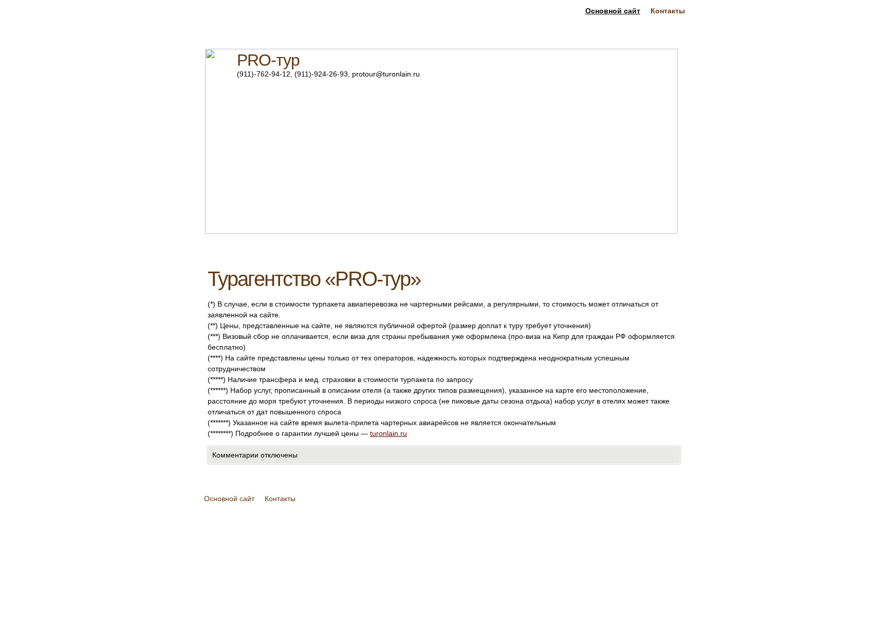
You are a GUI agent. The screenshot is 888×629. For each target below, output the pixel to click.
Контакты (668, 11)
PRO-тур (268, 60)
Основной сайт (612, 11)
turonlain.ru (388, 433)
